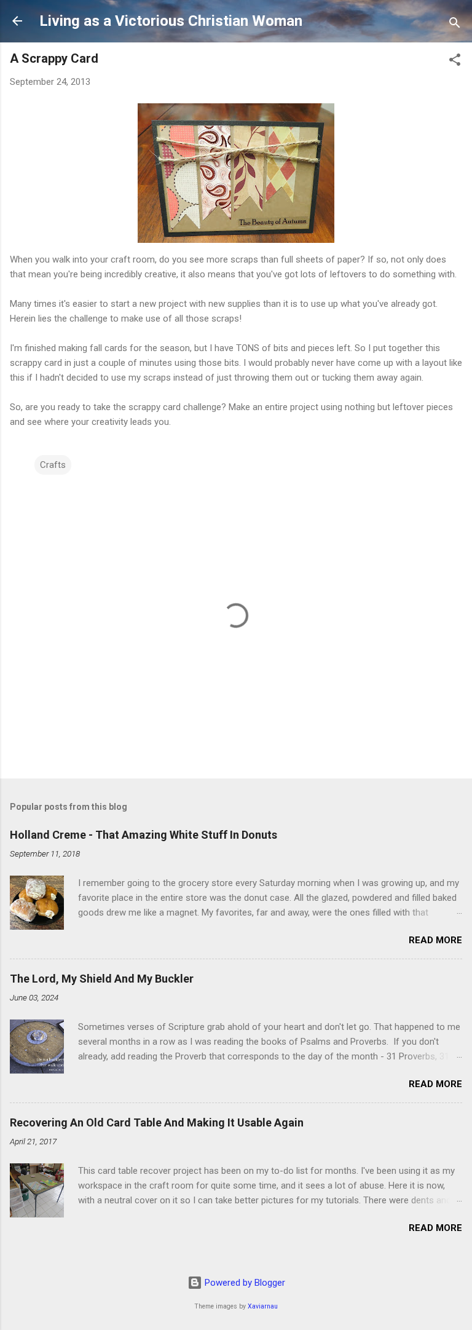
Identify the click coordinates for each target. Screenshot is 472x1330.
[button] (454, 61)
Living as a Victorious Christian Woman (170, 21)
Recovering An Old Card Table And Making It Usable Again (157, 1122)
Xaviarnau (263, 1306)
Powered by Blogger (243, 1282)
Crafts (53, 464)
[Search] (454, 25)
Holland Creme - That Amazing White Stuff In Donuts (143, 834)
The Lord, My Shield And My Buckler (102, 978)
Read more (435, 940)
